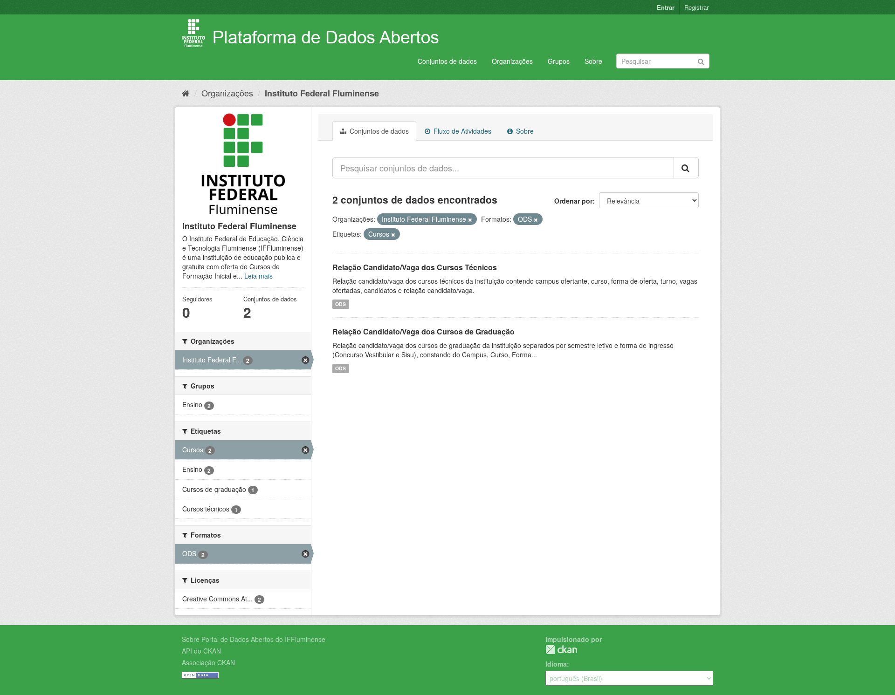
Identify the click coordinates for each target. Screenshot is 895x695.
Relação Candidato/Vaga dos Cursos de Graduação (423, 331)
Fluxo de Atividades (461, 131)
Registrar (696, 7)
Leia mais (258, 275)
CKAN (561, 649)
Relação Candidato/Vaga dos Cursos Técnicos (414, 267)
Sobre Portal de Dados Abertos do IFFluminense (253, 639)
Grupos (559, 61)
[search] (686, 167)
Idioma (556, 663)
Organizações (512, 61)
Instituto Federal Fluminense (322, 93)
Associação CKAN (208, 662)
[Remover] (470, 219)
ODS (340, 303)
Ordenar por (573, 200)
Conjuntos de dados (447, 61)
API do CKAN (201, 650)
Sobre (593, 61)
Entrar (666, 7)
